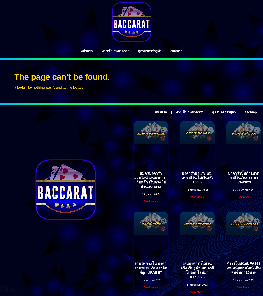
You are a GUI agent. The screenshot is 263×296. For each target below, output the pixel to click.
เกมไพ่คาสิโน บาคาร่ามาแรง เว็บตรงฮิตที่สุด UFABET (151, 267)
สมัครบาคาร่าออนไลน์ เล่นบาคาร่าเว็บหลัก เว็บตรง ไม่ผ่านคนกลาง (151, 180)
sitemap (176, 51)
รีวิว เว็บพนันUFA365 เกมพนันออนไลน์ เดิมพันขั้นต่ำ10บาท (244, 267)
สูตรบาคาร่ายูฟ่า (150, 51)
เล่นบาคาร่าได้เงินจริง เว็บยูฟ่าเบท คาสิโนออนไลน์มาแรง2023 (197, 270)
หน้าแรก (87, 51)
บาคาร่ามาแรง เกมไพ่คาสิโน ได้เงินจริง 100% (197, 177)
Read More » (151, 201)
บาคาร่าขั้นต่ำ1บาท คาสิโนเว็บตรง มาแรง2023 (243, 177)
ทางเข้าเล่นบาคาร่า (115, 51)
